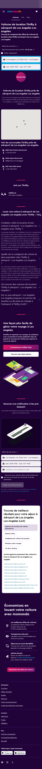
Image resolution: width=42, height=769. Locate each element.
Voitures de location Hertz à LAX (15, 570)
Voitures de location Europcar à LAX (16, 579)
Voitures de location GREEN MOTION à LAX (19, 588)
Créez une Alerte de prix (26, 658)
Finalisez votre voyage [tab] (13, 543)
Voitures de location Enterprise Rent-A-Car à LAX (20, 585)
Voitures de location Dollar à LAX (15, 576)
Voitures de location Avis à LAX (14, 564)
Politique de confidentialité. (20, 491)
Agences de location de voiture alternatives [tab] (16, 527)
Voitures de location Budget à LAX (16, 567)
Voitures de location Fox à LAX (14, 573)
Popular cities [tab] (10, 533)
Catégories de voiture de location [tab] (17, 538)
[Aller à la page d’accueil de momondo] (14, 11)
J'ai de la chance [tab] (11, 548)
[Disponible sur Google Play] (7, 753)
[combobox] (10, 46)
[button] (3, 11)
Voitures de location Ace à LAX (14, 582)
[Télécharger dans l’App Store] (20, 753)
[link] (21, 347)
